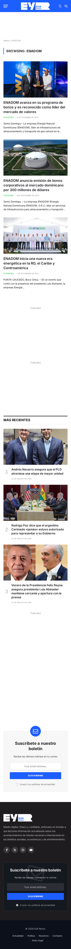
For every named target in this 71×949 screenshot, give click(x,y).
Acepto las (37, 784)
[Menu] (5, 6)
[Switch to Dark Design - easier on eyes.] (60, 6)
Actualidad (17, 935)
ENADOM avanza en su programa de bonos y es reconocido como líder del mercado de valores (34, 107)
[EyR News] (35, 6)
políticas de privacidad (43, 784)
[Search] (66, 6)
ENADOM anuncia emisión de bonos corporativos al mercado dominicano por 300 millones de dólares (33, 185)
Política (31, 935)
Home (6, 40)
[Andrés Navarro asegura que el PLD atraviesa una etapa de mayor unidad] (35, 447)
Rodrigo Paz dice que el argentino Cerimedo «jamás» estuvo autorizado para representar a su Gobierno (37, 529)
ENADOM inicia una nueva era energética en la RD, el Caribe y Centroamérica (29, 263)
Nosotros (44, 935)
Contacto (57, 935)
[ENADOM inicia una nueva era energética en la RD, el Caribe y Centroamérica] (35, 235)
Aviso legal (37, 940)
